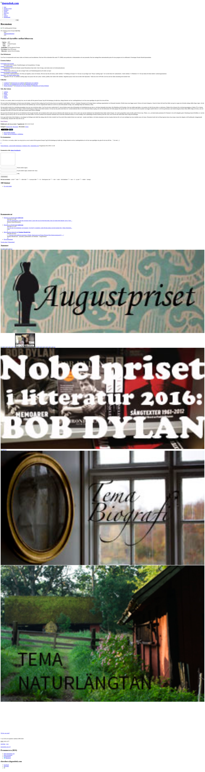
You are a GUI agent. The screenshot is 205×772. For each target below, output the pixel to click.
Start (5, 7)
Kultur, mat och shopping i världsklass (13, 134)
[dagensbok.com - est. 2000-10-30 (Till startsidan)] (10, 3)
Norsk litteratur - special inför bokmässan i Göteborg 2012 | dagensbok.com (20, 145)
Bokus (5, 93)
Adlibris (6, 92)
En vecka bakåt (8, 186)
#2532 (26, 126)
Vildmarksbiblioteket (9, 33)
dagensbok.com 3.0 (5, 747)
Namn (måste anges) (22, 167)
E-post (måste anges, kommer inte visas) (27, 170)
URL (18, 173)
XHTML (3, 744)
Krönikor (6, 10)
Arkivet (6, 15)
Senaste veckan (8, 8)
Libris (5, 96)
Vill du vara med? (5, 733)
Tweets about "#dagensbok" (8, 242)
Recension (15, 126)
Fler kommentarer (8, 239)
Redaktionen (7, 17)
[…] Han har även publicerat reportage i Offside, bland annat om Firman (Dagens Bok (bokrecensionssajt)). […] (35, 235)
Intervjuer (6, 13)
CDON (6, 94)
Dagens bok (9, 126)
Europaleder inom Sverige (7, 63)
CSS (7, 744)
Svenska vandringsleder (7, 66)
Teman (5, 11)
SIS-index (6, 766)
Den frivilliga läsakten (9, 132)
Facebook (6, 765)
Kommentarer (7, 756)
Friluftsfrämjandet (5, 69)
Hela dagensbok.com (9, 753)
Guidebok (6, 83)
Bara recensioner (8, 755)
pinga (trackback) (15, 150)
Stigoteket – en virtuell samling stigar (10, 75)
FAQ (5, 14)
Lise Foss (6, 84)
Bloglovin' (8, 758)
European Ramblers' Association (9, 72)
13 (7, 238)
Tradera (6, 97)
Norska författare (8, 85)
